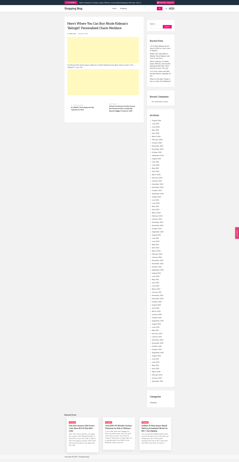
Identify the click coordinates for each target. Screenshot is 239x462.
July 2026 (155, 124)
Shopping (123, 8)
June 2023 (155, 241)
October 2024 (157, 190)
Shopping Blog (73, 8)
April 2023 (155, 248)
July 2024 (155, 200)
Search (152, 24)
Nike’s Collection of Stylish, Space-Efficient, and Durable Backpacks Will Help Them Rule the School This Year (119, 3)
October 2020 (157, 302)
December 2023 (157, 222)
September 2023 (158, 232)
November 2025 (157, 149)
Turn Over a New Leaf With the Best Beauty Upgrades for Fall (160, 73)
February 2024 (157, 216)
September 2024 (158, 194)
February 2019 (157, 333)
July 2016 (155, 359)
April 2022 (155, 283)
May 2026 (155, 130)
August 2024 (156, 197)
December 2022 (157, 260)
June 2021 (155, 286)
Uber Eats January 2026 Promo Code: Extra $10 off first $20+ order (82, 428)
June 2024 (156, 203)
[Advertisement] (103, 50)
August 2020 (156, 305)
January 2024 (157, 219)
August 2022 (156, 273)
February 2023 (157, 254)
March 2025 (156, 175)
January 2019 (157, 337)
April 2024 (155, 209)
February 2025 (157, 178)
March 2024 (156, 213)
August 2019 (156, 324)
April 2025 (155, 171)
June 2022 (155, 276)
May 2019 (155, 330)
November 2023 (157, 225)
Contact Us (237, 233)
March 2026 (156, 136)
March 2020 (156, 311)
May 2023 (155, 244)
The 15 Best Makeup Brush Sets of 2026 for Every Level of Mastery (160, 48)
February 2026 (157, 140)
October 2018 (157, 346)
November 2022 (157, 264)
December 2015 (157, 381)
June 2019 (155, 327)
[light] (169, 8)
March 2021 (156, 289)
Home (114, 8)
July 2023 (155, 238)
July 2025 (155, 162)
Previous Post (78, 105)
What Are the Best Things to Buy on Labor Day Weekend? (160, 80)
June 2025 (155, 165)
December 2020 (157, 295)
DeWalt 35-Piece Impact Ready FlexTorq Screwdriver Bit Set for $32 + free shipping (155, 428)
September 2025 (158, 155)
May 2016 (155, 365)
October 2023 (157, 229)
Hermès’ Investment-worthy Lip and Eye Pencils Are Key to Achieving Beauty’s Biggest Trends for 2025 (122, 108)
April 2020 (155, 308)
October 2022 (157, 267)
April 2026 (155, 133)
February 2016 (157, 375)
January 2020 (157, 314)
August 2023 (156, 235)
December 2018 (157, 340)
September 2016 (158, 353)
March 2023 (156, 251)
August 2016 (156, 356)
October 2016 (157, 349)
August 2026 (156, 120)
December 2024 (157, 184)
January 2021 (157, 292)
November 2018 (157, 343)
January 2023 (157, 257)
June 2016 (155, 362)
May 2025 (155, 168)
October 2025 (157, 152)
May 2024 (155, 206)
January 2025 (157, 181)
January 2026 (157, 143)
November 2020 (157, 298)
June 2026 (156, 127)
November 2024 (158, 187)
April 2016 (155, 368)
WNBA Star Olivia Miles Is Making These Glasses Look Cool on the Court (160, 56)
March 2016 (156, 372)
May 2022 (155, 279)
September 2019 (158, 321)
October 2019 (157, 318)
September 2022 (158, 270)
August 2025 (156, 159)
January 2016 (157, 378)
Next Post (112, 104)
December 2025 (157, 146)
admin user (72, 33)
